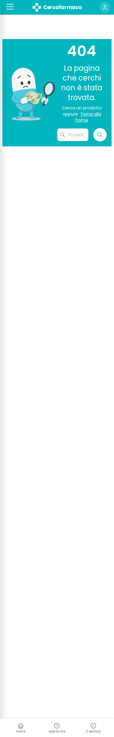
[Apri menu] (10, 7)
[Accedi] (104, 7)
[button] (10, 6)
